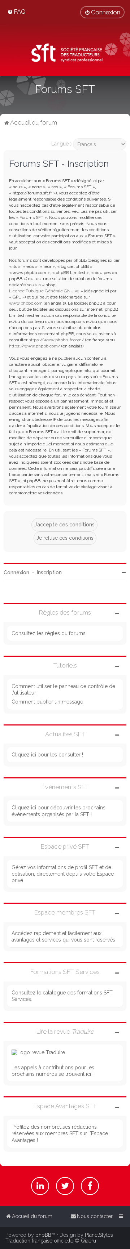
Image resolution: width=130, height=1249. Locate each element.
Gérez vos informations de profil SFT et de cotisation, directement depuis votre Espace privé (63, 873)
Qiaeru (88, 1241)
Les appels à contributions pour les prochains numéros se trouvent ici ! (53, 1071)
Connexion (16, 572)
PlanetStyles (99, 1235)
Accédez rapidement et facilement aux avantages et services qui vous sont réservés (63, 936)
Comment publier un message (47, 702)
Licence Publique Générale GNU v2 (44, 290)
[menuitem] (16, 11)
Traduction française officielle (39, 1241)
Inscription (49, 572)
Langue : (61, 144)
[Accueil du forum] (65, 54)
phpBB (43, 1235)
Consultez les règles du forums (49, 633)
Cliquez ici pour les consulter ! (47, 755)
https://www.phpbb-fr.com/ (56, 339)
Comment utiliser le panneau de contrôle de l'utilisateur (63, 689)
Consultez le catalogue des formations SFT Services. (62, 996)
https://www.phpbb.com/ (34, 346)
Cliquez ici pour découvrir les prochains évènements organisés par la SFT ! (58, 811)
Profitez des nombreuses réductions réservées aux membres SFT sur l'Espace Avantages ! (60, 1133)
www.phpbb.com (26, 303)
